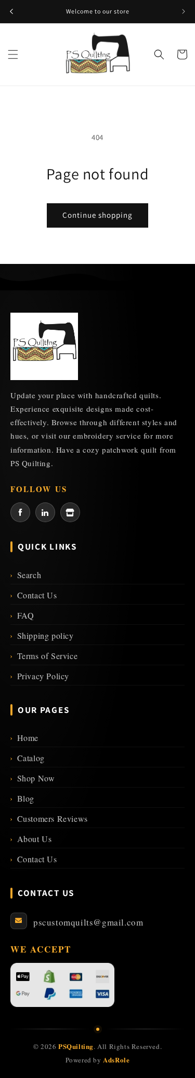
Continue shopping (97, 215)
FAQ (22, 615)
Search (25, 574)
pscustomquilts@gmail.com (88, 922)
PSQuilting (76, 1046)
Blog (22, 798)
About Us (30, 838)
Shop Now (32, 778)
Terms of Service (43, 655)
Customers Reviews (49, 818)
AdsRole (116, 1060)
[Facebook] (20, 512)
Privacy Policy (39, 675)
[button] (13, 54)
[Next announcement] (183, 11)
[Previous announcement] (11, 11)
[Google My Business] (70, 512)
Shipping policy (42, 635)
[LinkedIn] (45, 512)
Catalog (27, 757)
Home (24, 737)
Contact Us (33, 595)
